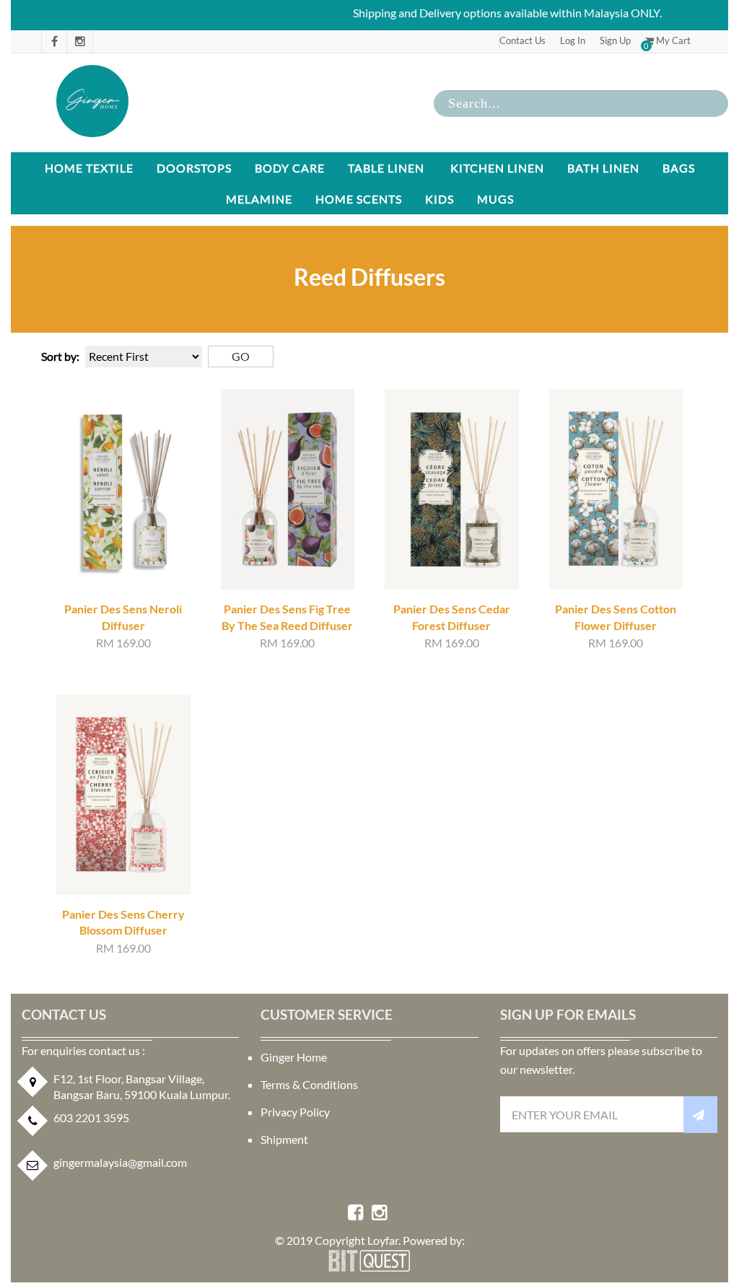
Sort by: (60, 356)
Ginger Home (294, 1057)
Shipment (284, 1139)
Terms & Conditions (309, 1084)
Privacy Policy (295, 1112)
